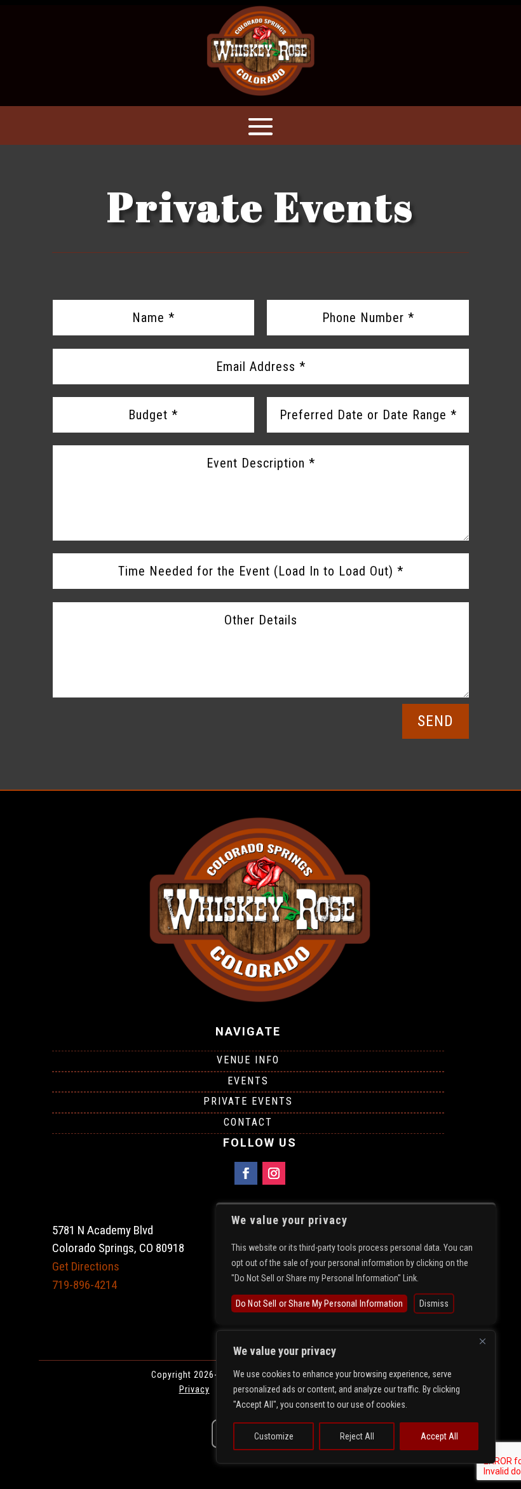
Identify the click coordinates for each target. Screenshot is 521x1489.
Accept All (439, 1436)
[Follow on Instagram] (273, 1173)
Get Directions (85, 1266)
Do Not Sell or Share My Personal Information (319, 1303)
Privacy (194, 1389)
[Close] (482, 1341)
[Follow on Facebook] (245, 1173)
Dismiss (434, 1303)
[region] (356, 1397)
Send (435, 721)
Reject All (357, 1436)
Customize (274, 1436)
